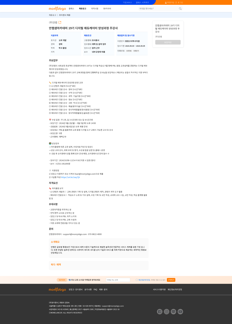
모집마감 (168, 42)
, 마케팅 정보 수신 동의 (151, 280)
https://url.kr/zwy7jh (70, 177)
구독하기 (171, 280)
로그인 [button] (180, 2)
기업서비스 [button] (127, 2)
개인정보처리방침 (144, 280)
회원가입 (170, 2)
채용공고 (82, 8)
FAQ (95, 289)
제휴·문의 (103, 289)
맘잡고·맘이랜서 (76, 289)
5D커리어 (107, 8)
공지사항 (88, 289)
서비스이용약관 (159, 289)
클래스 (71, 8)
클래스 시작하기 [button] (142, 2)
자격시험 (94, 8)
